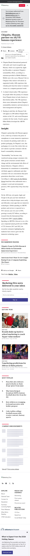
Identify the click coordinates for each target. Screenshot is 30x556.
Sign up (15, 299)
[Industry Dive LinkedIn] (2, 483)
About (3, 494)
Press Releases (5, 509)
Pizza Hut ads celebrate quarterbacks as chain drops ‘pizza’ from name (15, 384)
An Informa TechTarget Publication (15, 1)
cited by (17, 218)
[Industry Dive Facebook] (6, 483)
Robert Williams (7, 47)
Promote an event (20, 503)
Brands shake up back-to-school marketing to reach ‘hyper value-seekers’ (13, 334)
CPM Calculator (6, 517)
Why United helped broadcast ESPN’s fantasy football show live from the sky (16, 394)
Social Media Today (20, 518)
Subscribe (21, 5)
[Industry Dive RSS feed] (13, 483)
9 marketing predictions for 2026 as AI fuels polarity (14, 364)
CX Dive (17, 512)
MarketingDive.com (12, 15)
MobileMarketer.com (12, 13)
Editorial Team (5, 496)
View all (4, 469)
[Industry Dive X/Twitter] (9, 483)
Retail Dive (18, 515)
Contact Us (4, 499)
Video (16, 274)
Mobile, (11, 274)
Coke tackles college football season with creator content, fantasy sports (15, 414)
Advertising (18, 495)
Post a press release (13, 469)
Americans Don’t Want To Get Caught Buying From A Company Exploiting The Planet (14, 260)
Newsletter (4, 502)
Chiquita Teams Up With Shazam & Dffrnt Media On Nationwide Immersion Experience (13, 248)
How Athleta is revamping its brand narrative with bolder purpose (15, 404)
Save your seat (7, 552)
